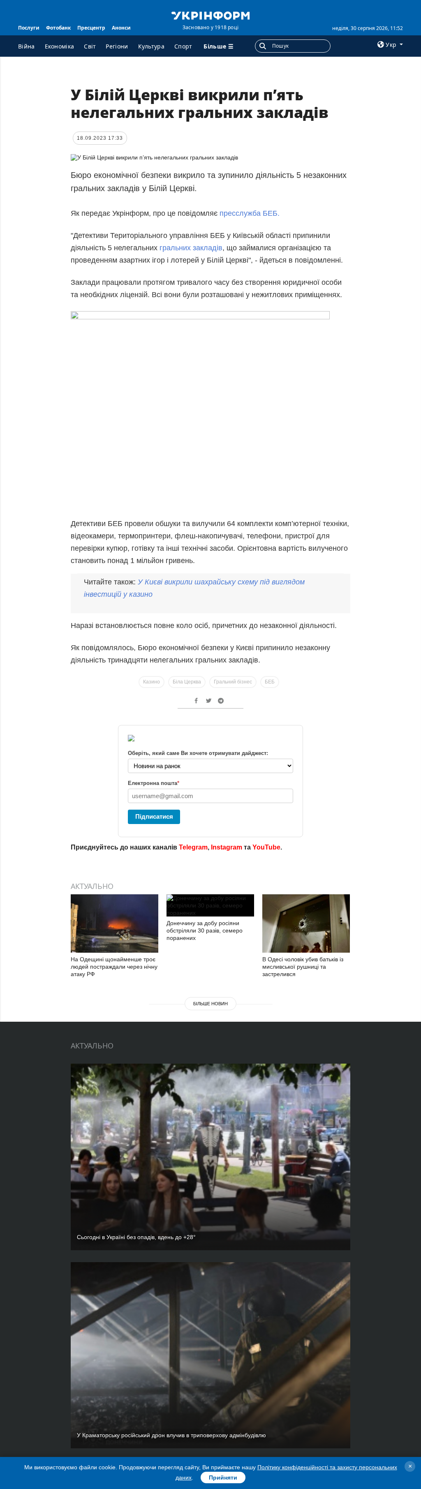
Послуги (28, 27)
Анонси (121, 27)
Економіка (59, 46)
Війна (26, 46)
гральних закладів (191, 248)
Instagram (226, 847)
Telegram (193, 847)
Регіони (117, 46)
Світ (90, 46)
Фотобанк (58, 27)
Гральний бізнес (233, 682)
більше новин (210, 1003)
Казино (151, 682)
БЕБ (270, 682)
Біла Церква (187, 682)
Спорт (183, 46)
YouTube (266, 847)
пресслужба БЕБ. (250, 213)
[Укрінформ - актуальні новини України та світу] (210, 14)
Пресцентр (91, 27)
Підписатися (154, 816)
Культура (151, 46)
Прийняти (223, 1477)
